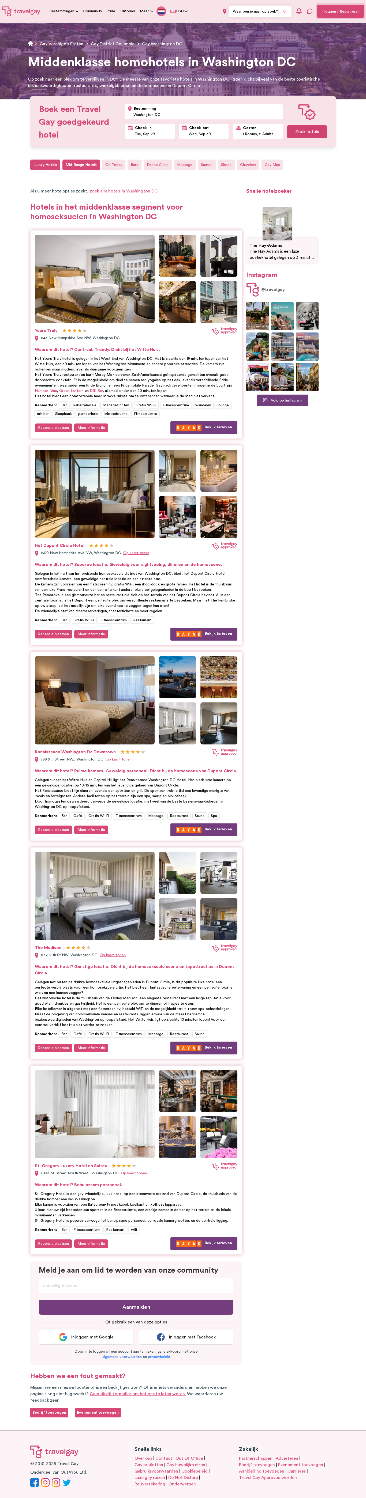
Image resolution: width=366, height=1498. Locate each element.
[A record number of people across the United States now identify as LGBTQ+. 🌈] (257, 377)
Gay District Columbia (113, 44)
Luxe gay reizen (150, 1478)
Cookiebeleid (194, 1471)
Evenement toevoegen (300, 1465)
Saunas (206, 165)
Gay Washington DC (162, 44)
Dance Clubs (158, 165)
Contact (163, 1458)
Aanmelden (136, 1307)
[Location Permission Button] (224, 11)
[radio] (64, 331)
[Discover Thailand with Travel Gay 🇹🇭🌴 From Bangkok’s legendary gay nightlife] (257, 346)
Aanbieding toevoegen (261, 1471)
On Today (113, 165)
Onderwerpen (182, 1484)
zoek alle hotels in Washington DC (124, 191)
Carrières (296, 1471)
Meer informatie (91, 428)
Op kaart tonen (136, 553)
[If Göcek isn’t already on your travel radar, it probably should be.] (257, 316)
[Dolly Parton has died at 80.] (307, 316)
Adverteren (287, 1458)
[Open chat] (310, 11)
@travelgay (273, 290)
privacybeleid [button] (159, 1357)
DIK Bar (96, 391)
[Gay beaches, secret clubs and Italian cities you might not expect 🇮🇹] (282, 316)
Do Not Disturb (183, 1478)
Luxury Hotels (45, 165)
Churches (248, 165)
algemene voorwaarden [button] (122, 1357)
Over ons (143, 1458)
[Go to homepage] (21, 11)
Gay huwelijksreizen (185, 1465)
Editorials (127, 11)
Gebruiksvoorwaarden (156, 1471)
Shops (226, 165)
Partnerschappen (255, 1458)
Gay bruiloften (149, 1465)
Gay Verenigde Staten (61, 44)
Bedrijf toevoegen (257, 1465)
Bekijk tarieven (218, 427)
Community (92, 11)
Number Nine (46, 391)
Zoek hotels (307, 132)
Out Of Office (189, 1458)
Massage (184, 165)
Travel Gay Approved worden (268, 1478)
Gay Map (272, 165)
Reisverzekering (150, 1484)
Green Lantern (71, 391)
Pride (110, 11)
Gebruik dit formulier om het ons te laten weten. (138, 1394)
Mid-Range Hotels (81, 165)
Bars (134, 165)
